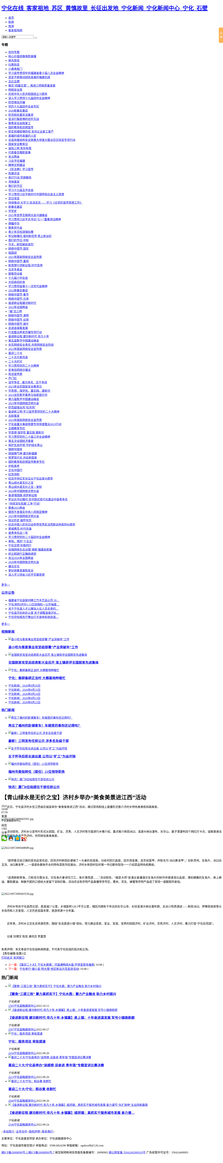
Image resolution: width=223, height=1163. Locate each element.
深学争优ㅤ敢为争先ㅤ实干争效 (27, 382)
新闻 (11, 22)
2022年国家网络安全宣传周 (25, 348)
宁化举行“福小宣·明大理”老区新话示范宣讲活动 (49, 968)
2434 (11, 1053)
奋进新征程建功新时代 (22, 303)
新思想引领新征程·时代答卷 (25, 265)
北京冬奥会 (15, 269)
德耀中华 (14, 223)
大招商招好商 (16, 282)
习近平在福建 (16, 160)
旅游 (11, 26)
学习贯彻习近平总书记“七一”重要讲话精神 (34, 219)
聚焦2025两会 (16, 507)
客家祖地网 (15, 30)
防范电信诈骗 (16, 102)
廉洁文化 (14, 566)
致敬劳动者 (15, 273)
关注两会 (14, 156)
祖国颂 (12, 252)
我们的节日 (15, 185)
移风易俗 (14, 60)
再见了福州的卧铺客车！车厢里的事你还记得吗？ (44, 725)
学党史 (12, 211)
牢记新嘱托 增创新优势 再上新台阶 (30, 236)
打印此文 (7, 957)
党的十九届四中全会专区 (23, 106)
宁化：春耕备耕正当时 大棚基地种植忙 (37, 678)
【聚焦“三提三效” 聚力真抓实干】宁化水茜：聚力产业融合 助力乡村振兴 (62, 994)
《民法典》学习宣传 (20, 169)
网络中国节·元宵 (18, 298)
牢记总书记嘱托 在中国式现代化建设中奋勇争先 (38, 499)
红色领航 (14, 474)
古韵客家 (14, 415)
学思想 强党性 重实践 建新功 (26, 432)
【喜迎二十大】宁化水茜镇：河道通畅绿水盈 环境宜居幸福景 (57, 964)
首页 (11, 17)
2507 (11, 1029)
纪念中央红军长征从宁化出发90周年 (30, 478)
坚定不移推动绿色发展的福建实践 (29, 77)
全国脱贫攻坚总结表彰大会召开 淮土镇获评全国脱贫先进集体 (53, 662)
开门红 (12, 378)
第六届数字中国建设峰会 (23, 399)
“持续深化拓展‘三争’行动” (24, 503)
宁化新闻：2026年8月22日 (24, 702)
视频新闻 (8, 631)
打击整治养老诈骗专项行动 (25, 332)
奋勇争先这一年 (18, 532)
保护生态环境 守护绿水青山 (25, 445)
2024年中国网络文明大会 (23, 491)
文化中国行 (15, 470)
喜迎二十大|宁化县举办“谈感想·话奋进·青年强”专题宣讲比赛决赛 (56, 1065)
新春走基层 (15, 206)
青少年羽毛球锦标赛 (20, 231)
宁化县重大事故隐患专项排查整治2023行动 (34, 424)
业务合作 (21, 1131)
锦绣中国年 (15, 449)
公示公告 (8, 592)
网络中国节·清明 (18, 315)
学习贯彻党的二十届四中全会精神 (29, 537)
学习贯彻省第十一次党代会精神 (27, 286)
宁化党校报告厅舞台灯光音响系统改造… (33, 617)
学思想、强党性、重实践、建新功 (29, 390)
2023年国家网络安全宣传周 (25, 420)
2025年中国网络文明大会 (23, 516)
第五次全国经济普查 (20, 440)
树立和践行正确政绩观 (22, 553)
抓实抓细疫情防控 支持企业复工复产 (31, 131)
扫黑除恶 (14, 64)
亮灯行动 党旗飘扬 (19, 177)
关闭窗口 (18, 957)
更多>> (5, 584)
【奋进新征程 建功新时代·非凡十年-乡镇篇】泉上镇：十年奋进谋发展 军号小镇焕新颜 (71, 1017)
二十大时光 (15, 361)
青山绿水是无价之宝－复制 (25, 486)
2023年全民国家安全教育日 (25, 386)
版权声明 (34, 1131)
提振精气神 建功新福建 (22, 453)
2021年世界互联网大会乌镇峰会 (27, 215)
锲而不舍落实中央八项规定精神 (27, 512)
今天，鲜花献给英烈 (20, 244)
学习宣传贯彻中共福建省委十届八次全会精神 (36, 73)
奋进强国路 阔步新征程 (22, 495)
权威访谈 (14, 173)
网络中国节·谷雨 (18, 319)
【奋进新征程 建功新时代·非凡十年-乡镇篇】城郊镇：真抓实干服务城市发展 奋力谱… (71, 1113)
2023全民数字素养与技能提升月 (27, 394)
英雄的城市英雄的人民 (22, 135)
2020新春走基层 (18, 110)
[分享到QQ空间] (17, 838)
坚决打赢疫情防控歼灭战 (23, 119)
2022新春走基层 (18, 290)
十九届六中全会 (18, 277)
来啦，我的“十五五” (20, 541)
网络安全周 (15, 89)
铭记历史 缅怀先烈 (19, 520)
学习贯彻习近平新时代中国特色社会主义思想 (36, 194)
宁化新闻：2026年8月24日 (24, 694)
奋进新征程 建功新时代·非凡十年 (28, 336)
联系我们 (47, 1131)
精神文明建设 (16, 165)
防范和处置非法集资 (20, 114)
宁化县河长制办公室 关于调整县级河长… (33, 612)
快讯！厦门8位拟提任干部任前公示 (34, 787)
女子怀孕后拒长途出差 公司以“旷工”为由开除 (42, 756)
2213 (11, 1077)
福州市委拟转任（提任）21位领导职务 (36, 772)
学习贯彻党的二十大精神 (23, 365)
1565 (11, 1005)
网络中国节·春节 (18, 294)
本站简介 (8, 1131)
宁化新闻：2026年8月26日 (24, 685)
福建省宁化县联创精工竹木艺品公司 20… (33, 600)
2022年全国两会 (18, 307)
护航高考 (14, 466)
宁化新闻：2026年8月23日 (24, 698)
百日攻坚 (14, 198)
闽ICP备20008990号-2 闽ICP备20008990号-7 (27, 1152)
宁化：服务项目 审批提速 (27, 1041)
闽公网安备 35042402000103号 (127, 1152)
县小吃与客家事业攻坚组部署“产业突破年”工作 (43, 647)
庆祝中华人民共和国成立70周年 (27, 93)
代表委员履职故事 (19, 152)
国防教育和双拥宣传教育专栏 (26, 461)
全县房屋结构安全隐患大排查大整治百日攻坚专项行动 (41, 139)
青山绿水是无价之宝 (20, 482)
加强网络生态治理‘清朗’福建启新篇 (30, 549)
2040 (11, 1100)
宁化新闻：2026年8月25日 (24, 689)
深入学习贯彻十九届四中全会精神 (29, 98)
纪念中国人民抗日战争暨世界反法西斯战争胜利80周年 (41, 524)
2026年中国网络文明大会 (23, 562)
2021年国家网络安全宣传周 (25, 257)
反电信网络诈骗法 (19, 369)
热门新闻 (8, 710)
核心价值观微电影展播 (22, 56)
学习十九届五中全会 (20, 190)
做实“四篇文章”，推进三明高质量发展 (31, 85)
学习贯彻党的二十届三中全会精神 (29, 436)
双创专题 (14, 52)
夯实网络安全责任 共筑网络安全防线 (31, 344)
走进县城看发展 (18, 328)
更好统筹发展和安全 (20, 570)
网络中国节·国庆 (18, 248)
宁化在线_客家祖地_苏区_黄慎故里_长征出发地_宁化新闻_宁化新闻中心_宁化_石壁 (104, 8)
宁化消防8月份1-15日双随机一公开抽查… (33, 604)
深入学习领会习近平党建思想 (26, 574)
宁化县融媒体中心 (25, 1005)
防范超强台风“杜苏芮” (22, 407)
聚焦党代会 (15, 227)
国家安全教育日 (18, 144)
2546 (11, 1124)
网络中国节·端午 (18, 323)
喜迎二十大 (15, 353)
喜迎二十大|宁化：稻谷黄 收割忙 (32, 1089)
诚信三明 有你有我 (19, 148)
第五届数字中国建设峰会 (23, 340)
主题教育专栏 (16, 428)
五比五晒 (14, 81)
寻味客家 (14, 181)
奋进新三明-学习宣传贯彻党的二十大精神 (33, 411)
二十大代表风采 (18, 357)
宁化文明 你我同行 (19, 545)
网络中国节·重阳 (18, 261)
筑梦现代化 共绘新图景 (22, 457)
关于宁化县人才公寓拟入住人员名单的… (33, 608)
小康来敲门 (15, 68)
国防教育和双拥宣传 (20, 127)
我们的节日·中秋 (18, 240)
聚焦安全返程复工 (19, 123)
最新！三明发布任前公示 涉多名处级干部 (38, 741)
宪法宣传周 (15, 374)
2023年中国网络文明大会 (23, 403)
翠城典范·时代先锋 (20, 528)
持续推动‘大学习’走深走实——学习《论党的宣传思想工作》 (45, 202)
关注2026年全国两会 (20, 558)
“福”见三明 (15, 311)
